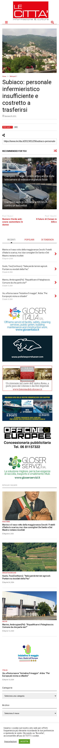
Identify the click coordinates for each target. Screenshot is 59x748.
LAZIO (4, 621)
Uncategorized (9, 573)
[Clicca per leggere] (29, 170)
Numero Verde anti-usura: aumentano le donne (12, 222)
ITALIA (5, 670)
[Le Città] (31, 20)
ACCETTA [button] (24, 741)
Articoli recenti (9, 485)
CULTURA (6, 521)
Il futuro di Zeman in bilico (46, 220)
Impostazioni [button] (10, 741)
